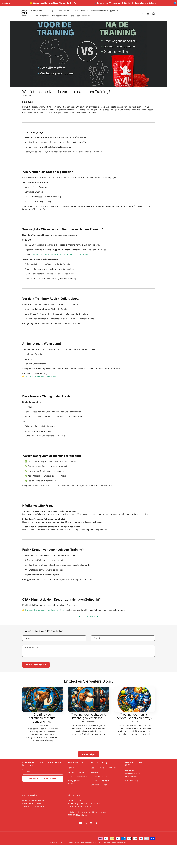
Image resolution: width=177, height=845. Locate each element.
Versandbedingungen (76, 772)
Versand (107, 843)
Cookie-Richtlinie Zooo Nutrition (103, 768)
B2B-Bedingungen (132, 781)
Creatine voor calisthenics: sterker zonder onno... (42, 718)
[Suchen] (143, 13)
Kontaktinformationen (119, 843)
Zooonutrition (61, 843)
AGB (100, 843)
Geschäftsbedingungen (100, 780)
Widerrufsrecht (74, 843)
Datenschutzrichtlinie (99, 776)
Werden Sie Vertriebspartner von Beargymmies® (133, 773)
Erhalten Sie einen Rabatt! (42, 778)
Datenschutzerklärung (89, 843)
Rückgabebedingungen (77, 776)
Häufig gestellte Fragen (74, 782)
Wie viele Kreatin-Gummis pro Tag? (41, 376)
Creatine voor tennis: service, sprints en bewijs (134, 716)
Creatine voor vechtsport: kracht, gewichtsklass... (88, 716)
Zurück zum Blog (90, 616)
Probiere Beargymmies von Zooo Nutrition (44, 610)
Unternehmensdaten (99, 785)
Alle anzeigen (88, 754)
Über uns (94, 772)
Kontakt (71, 768)
